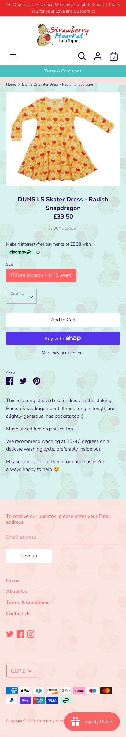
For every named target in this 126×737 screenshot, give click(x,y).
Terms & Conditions (28, 602)
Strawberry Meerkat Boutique (60, 720)
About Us (63, 71)
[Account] (98, 53)
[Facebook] (20, 633)
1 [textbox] (11, 298)
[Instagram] (30, 633)
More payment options (63, 353)
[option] (63, 71)
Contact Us (18, 613)
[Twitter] (9, 633)
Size (9, 264)
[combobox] (21, 296)
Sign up (28, 556)
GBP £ (18, 671)
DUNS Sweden (65, 228)
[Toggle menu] (13, 56)
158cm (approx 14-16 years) (41, 275)
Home (13, 580)
